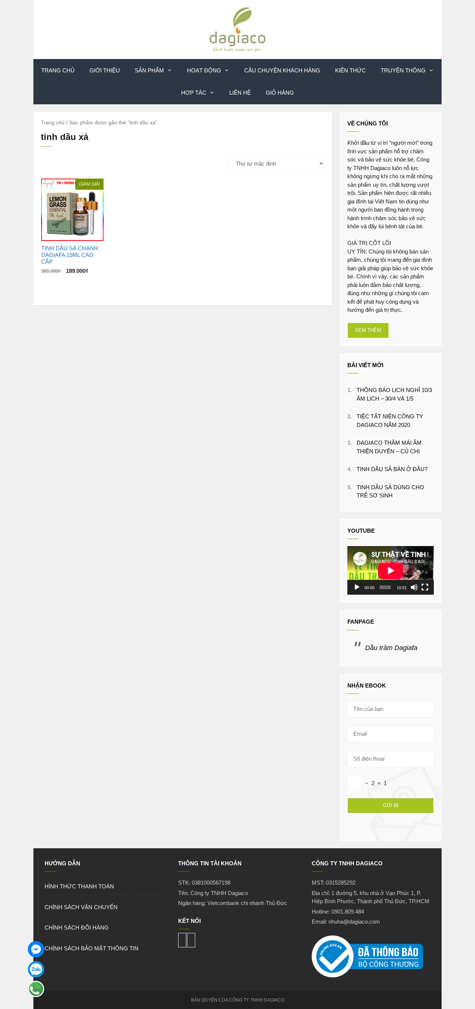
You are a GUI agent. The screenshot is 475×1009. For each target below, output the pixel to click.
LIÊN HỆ (240, 92)
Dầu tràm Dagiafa (391, 648)
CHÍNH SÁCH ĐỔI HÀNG (77, 927)
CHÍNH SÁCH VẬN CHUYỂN (81, 907)
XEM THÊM (368, 330)
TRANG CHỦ (58, 70)
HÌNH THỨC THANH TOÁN (79, 886)
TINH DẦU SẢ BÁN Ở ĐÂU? (392, 469)
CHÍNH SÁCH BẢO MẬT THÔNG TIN (91, 948)
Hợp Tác (193, 92)
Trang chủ (53, 122)
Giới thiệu (104, 70)
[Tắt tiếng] (414, 587)
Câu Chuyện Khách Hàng (282, 70)
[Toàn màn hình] (425, 587)
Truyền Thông (403, 70)
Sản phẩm (149, 70)
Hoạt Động (204, 70)
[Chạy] (357, 587)
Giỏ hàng (280, 92)
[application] (390, 570)
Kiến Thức (350, 70)
